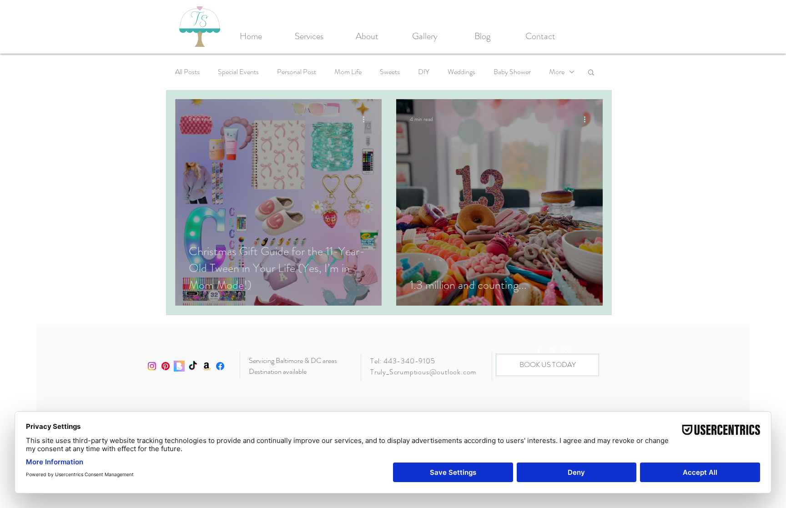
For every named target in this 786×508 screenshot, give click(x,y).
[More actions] (366, 119)
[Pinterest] (165, 366)
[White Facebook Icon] (538, 351)
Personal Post (296, 72)
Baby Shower (512, 72)
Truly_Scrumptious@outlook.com (423, 372)
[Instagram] (151, 366)
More (556, 72)
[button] (591, 73)
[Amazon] (206, 366)
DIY (423, 72)
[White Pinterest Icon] (552, 351)
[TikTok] (192, 366)
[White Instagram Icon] (565, 351)
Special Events (238, 72)
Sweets (390, 72)
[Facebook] (220, 366)
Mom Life (348, 72)
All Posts (187, 72)
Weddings (461, 72)
